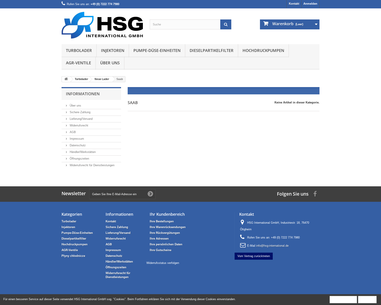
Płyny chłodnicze (73, 255)
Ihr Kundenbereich (167, 214)
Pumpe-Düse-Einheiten (157, 50)
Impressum (76, 138)
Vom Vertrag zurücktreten (253, 256)
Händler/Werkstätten (82, 152)
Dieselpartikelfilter (211, 50)
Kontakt (294, 3)
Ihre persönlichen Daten (166, 244)
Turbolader (79, 50)
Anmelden (310, 3)
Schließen (367, 299)
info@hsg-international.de (272, 245)
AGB (72, 132)
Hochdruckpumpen (263, 50)
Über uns (110, 62)
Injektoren (112, 50)
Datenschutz (77, 145)
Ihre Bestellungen (162, 221)
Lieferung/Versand (81, 118)
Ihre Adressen (159, 238)
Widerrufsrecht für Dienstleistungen (91, 165)
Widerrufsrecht (78, 125)
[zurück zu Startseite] (66, 79)
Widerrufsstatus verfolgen (162, 263)
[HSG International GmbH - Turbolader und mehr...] (102, 25)
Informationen (83, 93)
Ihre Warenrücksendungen (168, 227)
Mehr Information (343, 299)
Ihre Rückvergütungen (165, 232)
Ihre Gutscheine (160, 250)
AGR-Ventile (78, 62)
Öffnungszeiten (79, 158)
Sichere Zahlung (79, 112)
